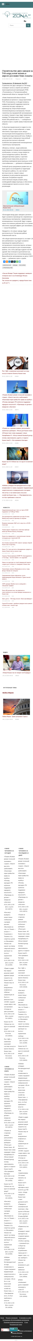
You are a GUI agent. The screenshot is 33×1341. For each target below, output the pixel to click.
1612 (13, 596)
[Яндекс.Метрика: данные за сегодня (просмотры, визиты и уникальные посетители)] (16, 1333)
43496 (17, 443)
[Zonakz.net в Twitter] (10, 22)
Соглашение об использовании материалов (16, 1320)
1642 (13, 520)
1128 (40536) (23, 1113)
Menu (8, 4)
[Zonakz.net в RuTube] (25, 22)
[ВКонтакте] (4, 262)
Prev (4, 662)
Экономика (8, 1055)
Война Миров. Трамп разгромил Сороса (15, 716)
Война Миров (8, 693)
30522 (17, 210)
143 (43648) (8, 1058)
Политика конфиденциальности (13, 1322)
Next (28, 662)
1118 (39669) (23, 1276)
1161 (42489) (23, 1043)
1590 (13, 527)
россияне (22, 265)
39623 (17, 675)
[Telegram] (20, 262)
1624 (13, 572)
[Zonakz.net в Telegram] (17, 22)
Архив (2, 1318)
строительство (7, 267)
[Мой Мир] (9, 262)
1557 (13, 553)
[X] (12, 262)
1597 (13, 546)
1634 (13, 559)
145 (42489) (8, 965)
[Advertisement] (16, 46)
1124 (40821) (23, 1167)
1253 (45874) (23, 911)
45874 (17, 409)
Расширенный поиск (16, 1324)
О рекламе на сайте (25, 1318)
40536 (17, 500)
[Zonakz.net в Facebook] (12, 22)
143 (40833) (8, 1036)
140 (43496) (8, 1180)
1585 (13, 607)
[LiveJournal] (14, 262)
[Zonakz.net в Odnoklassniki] (20, 22)
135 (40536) (8, 1307)
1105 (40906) (23, 1296)
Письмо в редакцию (12, 1318)
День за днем (9, 906)
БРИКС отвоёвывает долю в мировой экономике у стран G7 (23, 1284)
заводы (15, 265)
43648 (16, 376)
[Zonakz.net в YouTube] (15, 22)
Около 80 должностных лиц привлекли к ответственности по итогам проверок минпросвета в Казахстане (16, 592)
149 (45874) (8, 1127)
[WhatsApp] (17, 262)
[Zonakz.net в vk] (22, 22)
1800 (13, 540)
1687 (13, 587)
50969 (17, 719)
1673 (13, 600)
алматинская (7, 265)
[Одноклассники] (7, 262)
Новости (18, 79)
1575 (13, 514)
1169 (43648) (23, 987)
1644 (13, 581)
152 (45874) (8, 909)
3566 (24, 79)
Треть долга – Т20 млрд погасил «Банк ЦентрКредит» (17, 598)
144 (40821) (8, 1018)
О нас (26, 1322)
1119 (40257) (23, 1223)
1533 (13, 566)
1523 (13, 533)
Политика (8, 1033)
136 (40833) (8, 1198)
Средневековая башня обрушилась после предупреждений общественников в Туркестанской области (16, 577)
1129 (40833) (23, 1060)
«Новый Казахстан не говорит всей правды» (17, 672)
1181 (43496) (23, 964)
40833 (16, 467)
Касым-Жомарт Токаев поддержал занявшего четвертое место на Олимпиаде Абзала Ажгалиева (17, 276)
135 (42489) (8, 1254)
